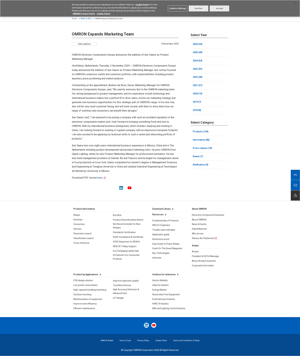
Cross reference (81, 243)
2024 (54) (197, 60)
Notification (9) (200, 164)
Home (74, 19)
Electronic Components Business (208, 215)
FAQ (295, 175)
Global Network (199, 229)
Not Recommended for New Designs (126, 226)
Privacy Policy (143, 340)
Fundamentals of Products (165, 220)
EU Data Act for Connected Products (126, 257)
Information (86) (201, 140)
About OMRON (199, 219)
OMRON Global (106, 340)
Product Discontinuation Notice (128, 220)
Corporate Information (203, 265)
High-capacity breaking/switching (89, 290)
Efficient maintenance (84, 308)
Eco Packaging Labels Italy (126, 251)
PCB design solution (83, 280)
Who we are (197, 233)
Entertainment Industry (163, 299)
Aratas (195, 251)
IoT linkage (118, 298)
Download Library (161, 209)
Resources (158, 214)
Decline (198, 8)
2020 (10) (197, 93)
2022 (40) (197, 77)
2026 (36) (197, 44)
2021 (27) (197, 85)
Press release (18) (202, 148)
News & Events (199, 224)
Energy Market (159, 290)
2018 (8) (197, 110)
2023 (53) (197, 69)
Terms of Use (125, 340)
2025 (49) (197, 52)
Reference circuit (160, 239)
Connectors (79, 224)
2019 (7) (197, 102)
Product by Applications (85, 274)
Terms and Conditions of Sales (186, 340)
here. (100, 177)
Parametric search (82, 233)
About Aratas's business (204, 261)
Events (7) (198, 156)
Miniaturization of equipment (87, 299)
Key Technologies (161, 253)
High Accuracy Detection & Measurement (126, 291)
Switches (77, 219)
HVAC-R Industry (160, 303)
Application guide (160, 234)
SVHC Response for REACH (126, 241)
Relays (76, 215)
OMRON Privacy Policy (84, 14)
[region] (150, 8)
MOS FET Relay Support (124, 246)
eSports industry (160, 285)
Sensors (77, 229)
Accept (219, 8)
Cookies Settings (177, 8)
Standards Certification (124, 232)
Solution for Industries (164, 274)
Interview (156, 257)
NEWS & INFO (86, 19)
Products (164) (200, 131)
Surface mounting (82, 294)
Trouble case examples (163, 230)
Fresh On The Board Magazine (167, 248)
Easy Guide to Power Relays (166, 244)
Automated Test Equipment (166, 294)
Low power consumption (85, 285)
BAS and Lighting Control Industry (168, 308)
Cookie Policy (161, 340)
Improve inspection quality (126, 280)
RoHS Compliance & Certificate (128, 237)
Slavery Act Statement (203, 238)
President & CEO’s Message (205, 256)
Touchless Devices (122, 285)
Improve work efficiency (85, 303)
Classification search (83, 238)
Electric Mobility (160, 280)
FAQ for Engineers (161, 225)
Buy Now (117, 215)
